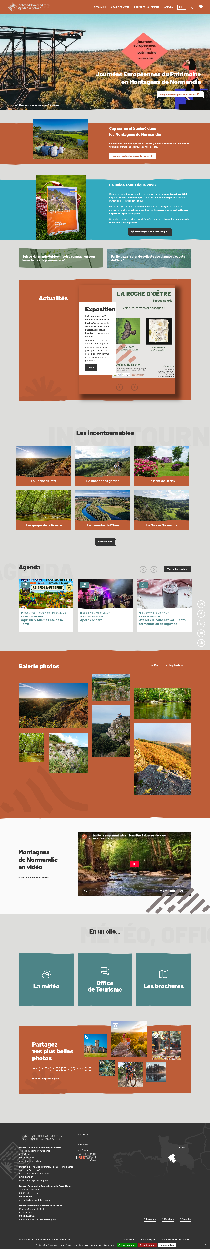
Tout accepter (127, 1245)
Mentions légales (148, 1239)
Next (134, 387)
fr (180, 7)
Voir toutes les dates (177, 569)
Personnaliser (167, 1245)
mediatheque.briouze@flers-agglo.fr (37, 1219)
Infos (91, 367)
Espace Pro (82, 1134)
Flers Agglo (82, 1149)
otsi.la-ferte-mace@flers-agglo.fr (36, 1199)
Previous (119, 387)
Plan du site (128, 1239)
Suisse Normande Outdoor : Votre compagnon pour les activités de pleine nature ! (58, 258)
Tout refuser (148, 1245)
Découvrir (100, 7)
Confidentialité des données (176, 1239)
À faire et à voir (120, 7)
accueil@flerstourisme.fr (31, 1161)
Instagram (151, 1219)
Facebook (169, 1219)
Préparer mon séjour (146, 7)
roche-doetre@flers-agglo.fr (33, 1180)
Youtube (186, 1219)
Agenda (168, 7)
